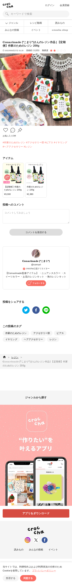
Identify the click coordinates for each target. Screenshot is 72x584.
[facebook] (36, 310)
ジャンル (13, 23)
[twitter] (26, 310)
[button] (6, 130)
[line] (46, 310)
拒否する (10, 578)
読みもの (60, 23)
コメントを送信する (36, 232)
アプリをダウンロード (36, 513)
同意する (28, 578)
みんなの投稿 (12, 30)
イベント (36, 30)
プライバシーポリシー (44, 570)
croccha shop (60, 30)
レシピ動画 (36, 23)
